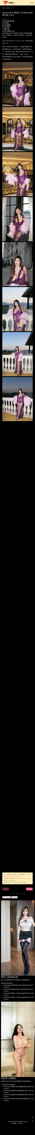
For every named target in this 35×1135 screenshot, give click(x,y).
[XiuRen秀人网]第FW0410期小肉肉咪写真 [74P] (18, 985)
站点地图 (19, 1121)
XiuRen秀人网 (7, 897)
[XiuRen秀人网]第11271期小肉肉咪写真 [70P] (18, 997)
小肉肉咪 (15, 897)
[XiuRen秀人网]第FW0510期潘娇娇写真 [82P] (18, 1087)
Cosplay (25, 1121)
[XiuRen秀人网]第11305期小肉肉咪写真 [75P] (18, 993)
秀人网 (8, 8)
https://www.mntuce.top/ (22, 878)
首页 (3, 8)
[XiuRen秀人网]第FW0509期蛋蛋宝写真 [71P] (18, 1091)
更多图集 (12, 1084)
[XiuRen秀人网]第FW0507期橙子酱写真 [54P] (18, 1099)
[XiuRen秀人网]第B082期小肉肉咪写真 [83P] (17, 989)
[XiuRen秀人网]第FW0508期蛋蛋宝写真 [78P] (18, 1095)
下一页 (29, 889)
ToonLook (20, 1123)
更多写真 (9, 983)
